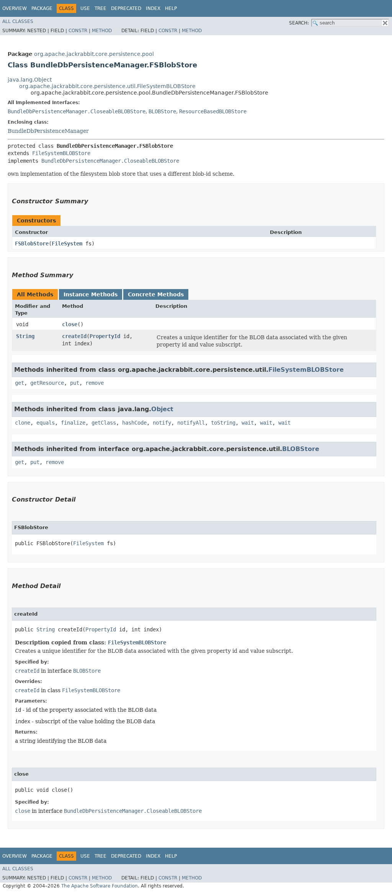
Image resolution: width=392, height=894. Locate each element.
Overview (14, 8)
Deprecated (126, 8)
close (69, 324)
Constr (78, 30)
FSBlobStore (32, 243)
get (19, 383)
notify (162, 423)
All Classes (17, 21)
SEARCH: (299, 23)
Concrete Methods (156, 294)
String (25, 336)
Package (41, 8)
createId (74, 336)
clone (22, 423)
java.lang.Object (30, 80)
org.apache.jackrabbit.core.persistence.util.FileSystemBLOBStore (107, 86)
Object (162, 409)
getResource (47, 383)
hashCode (134, 423)
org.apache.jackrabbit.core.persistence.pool (94, 54)
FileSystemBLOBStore (61, 153)
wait (248, 423)
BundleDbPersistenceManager (48, 131)
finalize (73, 423)
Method (102, 30)
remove (94, 383)
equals (45, 423)
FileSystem (67, 243)
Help (171, 8)
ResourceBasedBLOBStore (213, 111)
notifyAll (191, 423)
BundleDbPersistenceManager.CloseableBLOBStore (76, 111)
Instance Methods (91, 294)
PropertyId (105, 336)
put (74, 383)
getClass (103, 423)
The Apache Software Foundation (99, 886)
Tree (100, 8)
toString (223, 423)
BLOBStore (162, 111)
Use (85, 8)
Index (153, 8)
